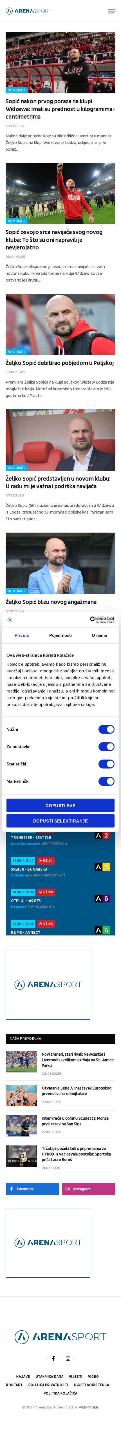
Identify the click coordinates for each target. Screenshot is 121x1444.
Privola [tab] (22, 635)
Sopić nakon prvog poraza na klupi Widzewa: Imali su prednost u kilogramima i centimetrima (60, 109)
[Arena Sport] (29, 11)
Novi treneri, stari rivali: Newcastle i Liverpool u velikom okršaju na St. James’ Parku (78, 1060)
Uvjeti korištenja (91, 1385)
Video (93, 1377)
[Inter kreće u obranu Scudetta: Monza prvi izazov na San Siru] (21, 1125)
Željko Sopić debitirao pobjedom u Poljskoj (60, 363)
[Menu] (111, 11)
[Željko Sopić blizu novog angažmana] (60, 563)
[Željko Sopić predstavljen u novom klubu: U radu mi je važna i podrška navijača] (60, 440)
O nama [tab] (99, 635)
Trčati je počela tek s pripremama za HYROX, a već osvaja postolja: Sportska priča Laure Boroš (76, 1154)
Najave (23, 1377)
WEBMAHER (88, 1407)
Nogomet (16, 90)
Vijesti (75, 1377)
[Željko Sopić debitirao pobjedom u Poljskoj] (60, 324)
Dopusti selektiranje (60, 821)
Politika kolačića (60, 1393)
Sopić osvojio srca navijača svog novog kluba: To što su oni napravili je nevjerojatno (54, 240)
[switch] (106, 746)
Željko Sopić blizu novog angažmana (51, 602)
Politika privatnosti (48, 1385)
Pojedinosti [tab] (60, 635)
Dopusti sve (60, 805)
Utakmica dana (50, 1377)
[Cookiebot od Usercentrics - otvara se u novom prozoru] (90, 619)
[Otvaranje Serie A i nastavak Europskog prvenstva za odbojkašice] (21, 1095)
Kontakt (14, 1385)
